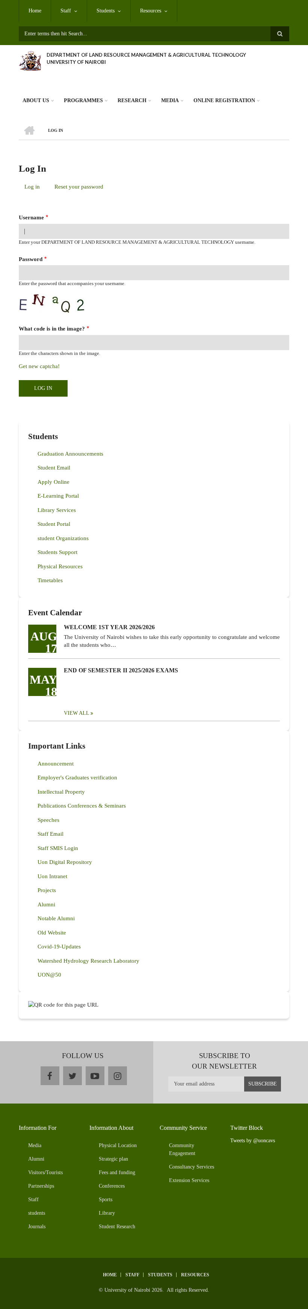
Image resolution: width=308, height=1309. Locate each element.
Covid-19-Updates (59, 947)
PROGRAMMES (83, 100)
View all (76, 713)
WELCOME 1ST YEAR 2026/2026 (109, 627)
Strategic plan (113, 1159)
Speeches (48, 820)
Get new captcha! (39, 366)
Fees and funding (117, 1172)
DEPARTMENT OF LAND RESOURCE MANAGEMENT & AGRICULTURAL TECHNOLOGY (146, 55)
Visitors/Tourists (45, 1172)
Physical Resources (60, 566)
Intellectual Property (61, 792)
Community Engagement (182, 1149)
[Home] (30, 60)
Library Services (57, 510)
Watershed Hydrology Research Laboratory (88, 961)
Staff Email (50, 834)
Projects (47, 890)
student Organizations (63, 538)
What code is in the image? (52, 329)
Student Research (117, 1226)
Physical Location (118, 1145)
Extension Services (189, 1180)
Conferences (112, 1186)
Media (170, 100)
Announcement (56, 764)
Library (107, 1213)
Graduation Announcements (70, 454)
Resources (150, 11)
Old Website (52, 933)
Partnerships (41, 1186)
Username (31, 217)
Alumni (46, 904)
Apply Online (53, 482)
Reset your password (78, 187)
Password (30, 259)
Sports (105, 1199)
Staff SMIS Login (58, 848)
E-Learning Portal (58, 496)
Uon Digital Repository (65, 862)
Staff (65, 11)
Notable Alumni (56, 918)
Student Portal (54, 524)
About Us (36, 100)
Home (35, 11)
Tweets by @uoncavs (252, 1140)
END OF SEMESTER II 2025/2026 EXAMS (121, 670)
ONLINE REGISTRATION (224, 100)
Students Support (57, 552)
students (36, 1213)
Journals (36, 1226)
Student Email (54, 468)
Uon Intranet (52, 876)
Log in (34, 188)
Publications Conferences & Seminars (82, 806)
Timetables (50, 580)
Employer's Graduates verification (77, 778)
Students (106, 11)
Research (132, 100)
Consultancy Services (191, 1167)
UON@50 (49, 975)
